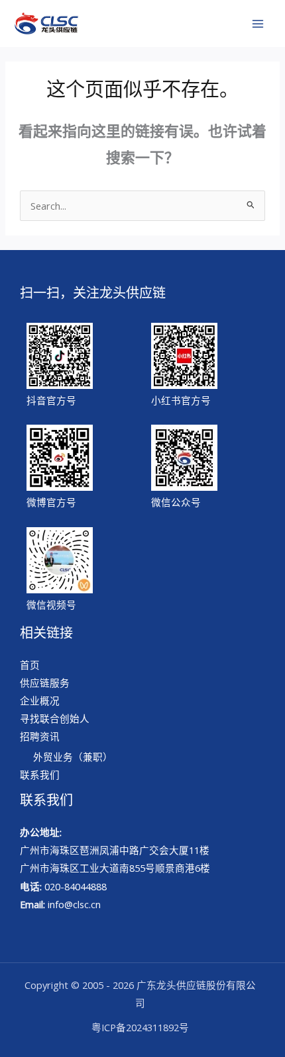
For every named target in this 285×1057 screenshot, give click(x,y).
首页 (30, 664)
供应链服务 (45, 682)
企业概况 (40, 700)
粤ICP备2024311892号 (140, 1027)
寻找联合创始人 (54, 718)
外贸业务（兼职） (73, 756)
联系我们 (40, 774)
